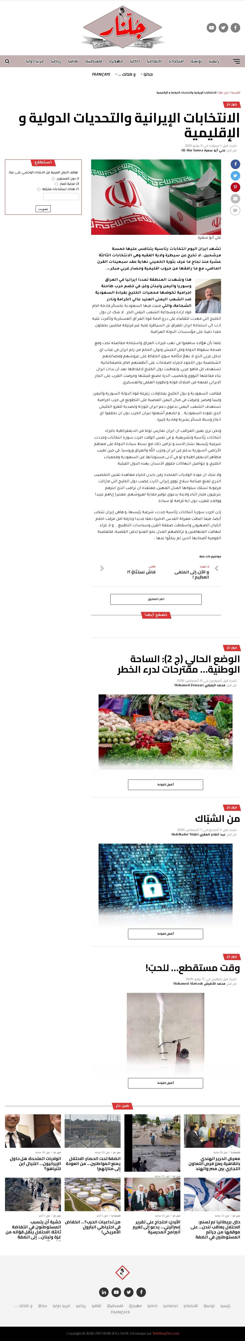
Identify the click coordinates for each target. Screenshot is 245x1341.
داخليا (135, 61)
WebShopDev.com (166, 1333)
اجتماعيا (154, 61)
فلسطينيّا (93, 61)
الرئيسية (235, 93)
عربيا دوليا (35, 61)
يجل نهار (223, 93)
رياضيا (56, 61)
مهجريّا (116, 61)
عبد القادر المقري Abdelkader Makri (198, 834)
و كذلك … (127, 74)
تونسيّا (196, 61)
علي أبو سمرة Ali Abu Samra (203, 150)
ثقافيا (73, 61)
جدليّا (148, 74)
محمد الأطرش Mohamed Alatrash (199, 984)
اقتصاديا (176, 61)
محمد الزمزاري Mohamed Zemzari (199, 685)
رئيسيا (214, 61)
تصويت (43, 209)
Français (101, 74)
